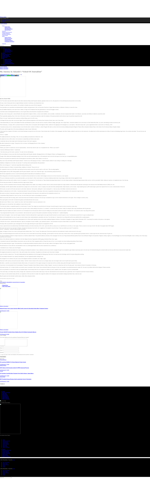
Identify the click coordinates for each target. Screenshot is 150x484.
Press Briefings (3, 359)
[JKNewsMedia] (3, 23)
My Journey (13, 282)
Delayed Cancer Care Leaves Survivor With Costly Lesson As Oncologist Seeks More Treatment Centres (24, 308)
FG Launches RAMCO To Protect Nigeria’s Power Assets (13, 362)
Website (1, 352)
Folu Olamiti (2, 282)
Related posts (5, 285)
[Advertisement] (35, 8)
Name (1, 348)
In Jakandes (8, 282)
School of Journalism (20, 282)
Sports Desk (2, 376)
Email (1, 350)
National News (3, 365)
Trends (1, 371)
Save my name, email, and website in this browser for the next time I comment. (17, 354)
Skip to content (3, 16)
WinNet (14, 459)
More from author (6, 286)
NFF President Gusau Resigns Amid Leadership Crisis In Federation (15, 379)
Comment (2, 345)
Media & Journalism (4, 67)
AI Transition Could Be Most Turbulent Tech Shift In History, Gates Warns (17, 373)
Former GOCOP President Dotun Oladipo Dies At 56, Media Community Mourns (18, 332)
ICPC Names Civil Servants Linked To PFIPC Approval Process (14, 367)
